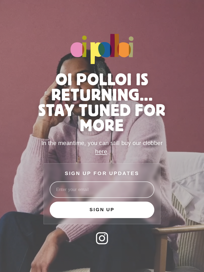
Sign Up (102, 209)
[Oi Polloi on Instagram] (102, 238)
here (101, 151)
